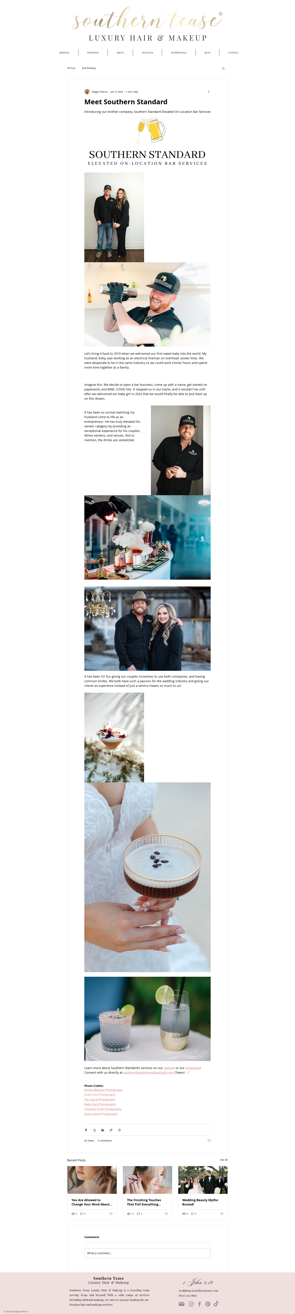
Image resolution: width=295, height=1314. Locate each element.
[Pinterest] (208, 1304)
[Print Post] (119, 1130)
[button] (223, 68)
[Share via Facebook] (86, 1130)
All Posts (71, 68)
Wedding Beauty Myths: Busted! (200, 1202)
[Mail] (181, 1304)
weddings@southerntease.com (198, 1290)
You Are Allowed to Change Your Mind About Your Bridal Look (91, 1202)
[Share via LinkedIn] (102, 1130)
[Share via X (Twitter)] (94, 1130)
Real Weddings (89, 68)
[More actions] (209, 92)
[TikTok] (216, 1304)
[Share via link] (111, 1130)
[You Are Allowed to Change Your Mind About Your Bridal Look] (92, 1180)
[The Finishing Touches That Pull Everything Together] (147, 1180)
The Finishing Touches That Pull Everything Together (144, 1202)
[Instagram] (191, 1304)
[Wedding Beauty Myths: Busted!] (203, 1180)
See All (224, 1159)
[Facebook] (199, 1304)
